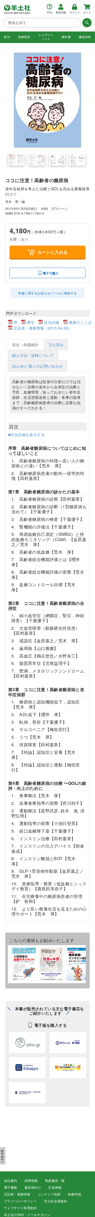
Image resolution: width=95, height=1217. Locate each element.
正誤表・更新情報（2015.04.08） (43, 328)
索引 (31, 322)
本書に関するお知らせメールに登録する (47, 293)
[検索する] (86, 22)
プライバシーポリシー (20, 1201)
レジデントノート (46, 37)
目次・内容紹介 (25, 344)
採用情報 (31, 1181)
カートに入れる (52, 252)
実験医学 (24, 37)
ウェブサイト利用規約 (20, 1208)
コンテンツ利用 (49, 1194)
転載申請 (74, 1194)
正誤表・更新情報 (17, 1194)
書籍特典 (85, 37)
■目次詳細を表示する (26, 434)
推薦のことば (80, 322)
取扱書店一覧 (55, 1181)
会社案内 (10, 1181)
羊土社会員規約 (55, 1201)
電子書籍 (10, 1187)
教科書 (66, 37)
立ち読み (56, 344)
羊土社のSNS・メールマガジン (27, 1215)
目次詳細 (51, 322)
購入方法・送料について (33, 355)
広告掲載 (54, 1187)
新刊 (7, 37)
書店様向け (33, 1187)
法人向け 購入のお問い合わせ (37, 366)
